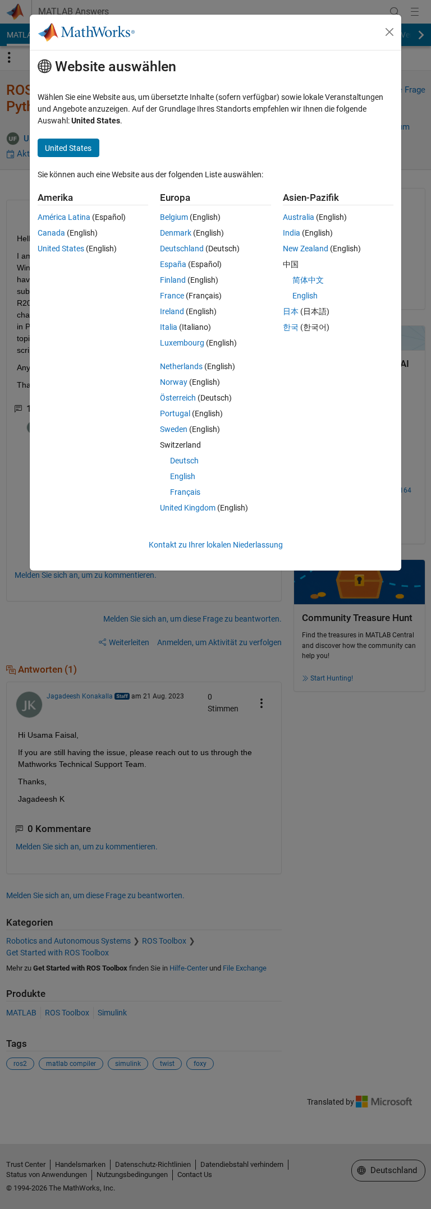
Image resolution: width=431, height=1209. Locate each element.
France (172, 295)
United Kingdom (188, 507)
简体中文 (308, 279)
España (173, 264)
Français (185, 492)
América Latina (64, 217)
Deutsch (184, 460)
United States (61, 248)
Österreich (178, 397)
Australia (298, 217)
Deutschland (182, 248)
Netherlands (181, 366)
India (291, 232)
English (182, 476)
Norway (173, 382)
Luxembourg (182, 342)
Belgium (174, 217)
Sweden (173, 429)
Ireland (172, 311)
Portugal (175, 413)
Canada (51, 232)
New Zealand (305, 248)
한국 (291, 327)
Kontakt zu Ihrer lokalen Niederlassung (216, 544)
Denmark (175, 232)
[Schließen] (389, 32)
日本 (291, 311)
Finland (173, 279)
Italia (168, 327)
